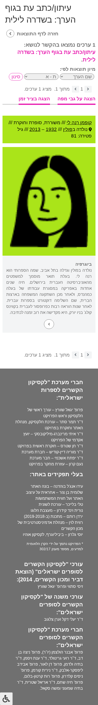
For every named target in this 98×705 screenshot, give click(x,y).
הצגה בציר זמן (34, 98)
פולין (67, 129)
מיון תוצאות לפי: (77, 69)
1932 (51, 129)
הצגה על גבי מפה (76, 98)
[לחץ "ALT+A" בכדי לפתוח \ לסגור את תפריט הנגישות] (6, 698)
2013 (34, 129)
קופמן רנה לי (79, 122)
